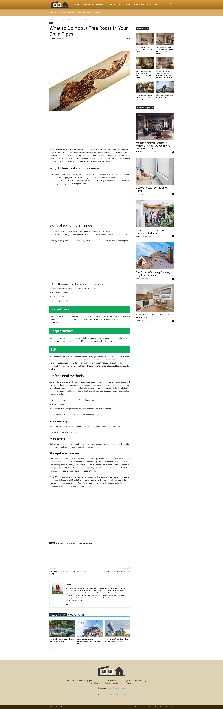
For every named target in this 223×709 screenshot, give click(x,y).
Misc (57, 19)
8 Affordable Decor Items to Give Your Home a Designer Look (67, 572)
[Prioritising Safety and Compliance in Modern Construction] (117, 628)
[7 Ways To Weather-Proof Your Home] (155, 171)
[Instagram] (99, 694)
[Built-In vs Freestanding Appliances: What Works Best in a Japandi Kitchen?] (165, 39)
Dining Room (124, 4)
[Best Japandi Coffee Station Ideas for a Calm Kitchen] (145, 39)
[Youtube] (130, 694)
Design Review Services (67, 12)
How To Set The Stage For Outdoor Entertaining (150, 231)
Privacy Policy (159, 707)
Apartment (88, 4)
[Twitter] (57, 44)
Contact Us (99, 12)
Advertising (81, 12)
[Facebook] (51, 44)
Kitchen (111, 4)
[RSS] (111, 694)
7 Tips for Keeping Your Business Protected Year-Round (144, 97)
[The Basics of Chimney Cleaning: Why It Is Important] (155, 255)
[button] (171, 5)
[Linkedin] (67, 604)
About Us (90, 12)
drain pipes (59, 543)
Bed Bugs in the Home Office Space (116, 571)
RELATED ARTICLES (58, 615)
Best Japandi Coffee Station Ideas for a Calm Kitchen (144, 49)
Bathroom (152, 4)
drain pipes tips (70, 543)
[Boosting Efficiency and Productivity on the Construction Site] (90, 628)
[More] (73, 44)
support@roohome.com (116, 688)
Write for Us (170, 707)
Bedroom (100, 4)
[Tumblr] (117, 694)
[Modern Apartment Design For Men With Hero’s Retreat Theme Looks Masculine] (155, 126)
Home (77, 4)
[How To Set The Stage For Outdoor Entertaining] (155, 213)
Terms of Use (148, 707)
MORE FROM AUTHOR (76, 615)
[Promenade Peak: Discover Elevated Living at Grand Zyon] (62, 628)
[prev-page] (50, 648)
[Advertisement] (89, 130)
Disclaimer (138, 707)
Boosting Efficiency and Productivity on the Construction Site (88, 641)
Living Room (138, 4)
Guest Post (53, 12)
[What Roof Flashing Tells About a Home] (165, 87)
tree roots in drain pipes (85, 543)
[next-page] (54, 648)
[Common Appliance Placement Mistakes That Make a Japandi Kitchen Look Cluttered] (165, 63)
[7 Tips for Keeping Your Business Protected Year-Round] (145, 87)
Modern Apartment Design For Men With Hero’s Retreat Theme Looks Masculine (153, 145)
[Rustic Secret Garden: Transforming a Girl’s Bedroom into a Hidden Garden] (145, 63)
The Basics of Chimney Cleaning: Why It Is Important (153, 274)
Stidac (54, 38)
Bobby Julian (140, 152)
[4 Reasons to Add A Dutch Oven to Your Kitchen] (155, 298)
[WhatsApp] (68, 44)
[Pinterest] (62, 44)
